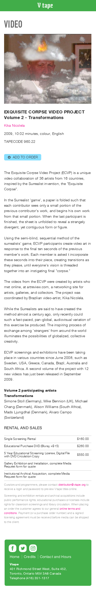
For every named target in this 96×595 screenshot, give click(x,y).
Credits (30, 557)
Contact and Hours (55, 557)
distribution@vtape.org (72, 484)
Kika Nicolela (14, 125)
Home (15, 557)
